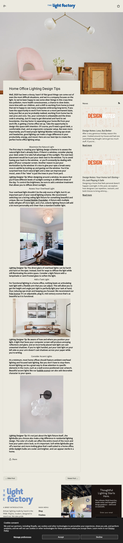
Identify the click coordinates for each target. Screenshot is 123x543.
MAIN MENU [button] (44, 507)
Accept (61, 537)
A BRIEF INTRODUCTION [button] (13, 507)
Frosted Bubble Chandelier (36, 200)
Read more (87, 145)
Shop (41, 511)
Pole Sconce (14, 293)
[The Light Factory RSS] (119, 103)
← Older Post (10, 478)
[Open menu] (6, 6)
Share (14, 459)
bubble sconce (43, 370)
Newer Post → (73, 478)
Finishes (42, 515)
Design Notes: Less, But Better (97, 130)
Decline (99, 537)
